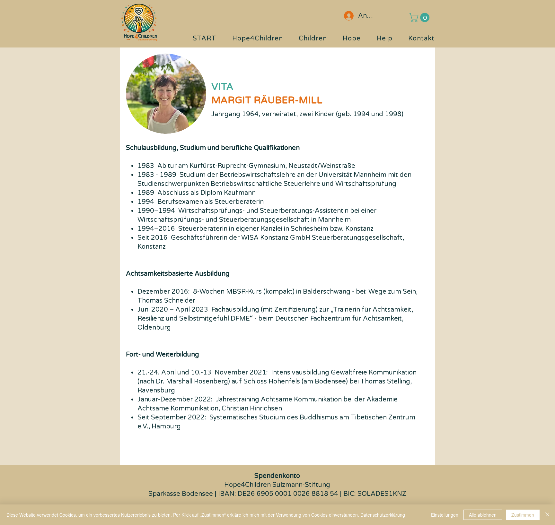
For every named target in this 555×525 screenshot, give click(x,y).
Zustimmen (522, 515)
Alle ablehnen (483, 515)
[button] (420, 17)
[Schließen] (547, 515)
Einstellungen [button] (444, 515)
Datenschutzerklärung (382, 515)
